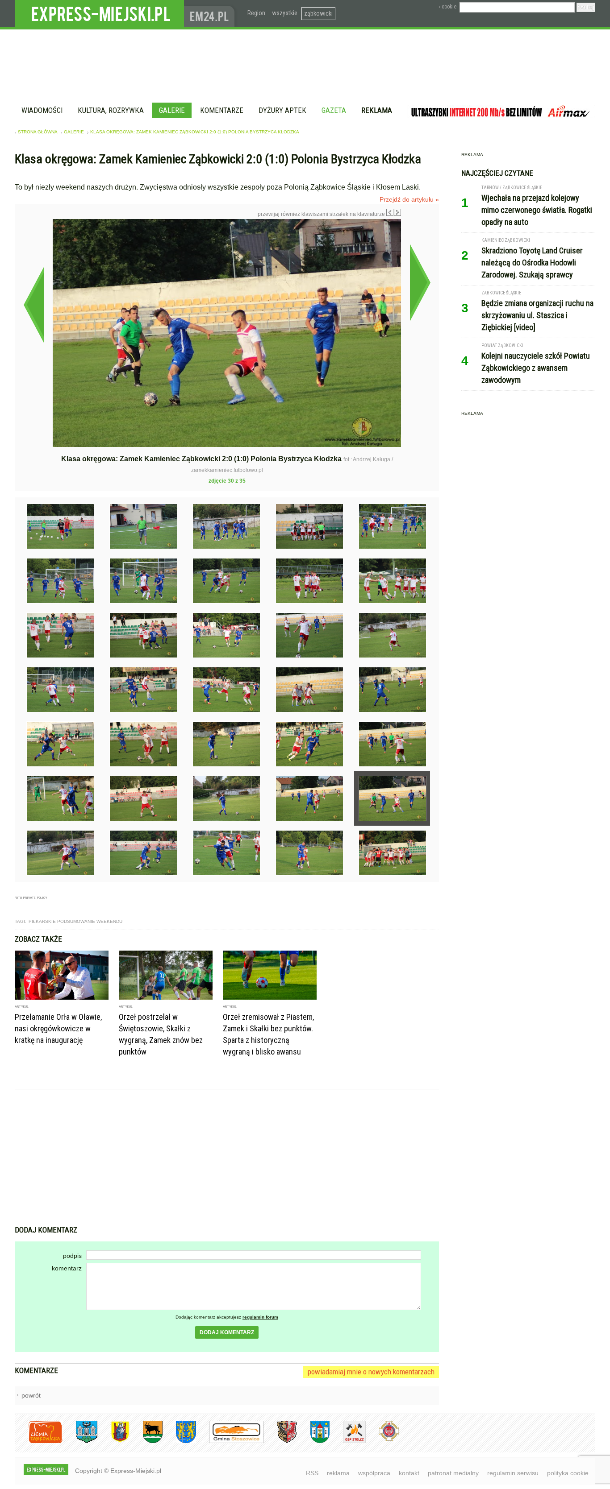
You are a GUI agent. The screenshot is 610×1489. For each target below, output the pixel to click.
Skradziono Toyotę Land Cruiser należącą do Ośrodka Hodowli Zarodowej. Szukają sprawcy (532, 262)
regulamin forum (260, 1317)
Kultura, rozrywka (111, 110)
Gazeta (334, 110)
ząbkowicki (318, 13)
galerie (74, 131)
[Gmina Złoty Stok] (280, 1441)
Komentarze (221, 110)
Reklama (376, 110)
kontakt (409, 1473)
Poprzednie (34, 304)
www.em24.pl (211, 13)
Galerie (172, 110)
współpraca (374, 1473)
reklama (338, 1473)
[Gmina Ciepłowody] (146, 1441)
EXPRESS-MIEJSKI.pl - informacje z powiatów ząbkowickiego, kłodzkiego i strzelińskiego (99, 14)
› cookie (447, 7)
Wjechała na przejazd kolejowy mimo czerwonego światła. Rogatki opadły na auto (536, 210)
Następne (420, 282)
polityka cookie (568, 1473)
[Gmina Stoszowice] (229, 1441)
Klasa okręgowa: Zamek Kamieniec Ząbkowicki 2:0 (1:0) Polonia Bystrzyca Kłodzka (194, 131)
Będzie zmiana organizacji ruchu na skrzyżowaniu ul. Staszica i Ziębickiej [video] (537, 315)
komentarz (67, 1268)
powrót (31, 1395)
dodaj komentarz (227, 1332)
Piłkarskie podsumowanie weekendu (75, 921)
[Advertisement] (227, 1158)
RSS (312, 1473)
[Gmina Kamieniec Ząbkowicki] (179, 1441)
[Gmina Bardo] (113, 1441)
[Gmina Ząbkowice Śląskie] (80, 1441)
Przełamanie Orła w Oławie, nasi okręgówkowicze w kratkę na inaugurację (58, 1028)
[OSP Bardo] (382, 1440)
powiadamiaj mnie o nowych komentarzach (371, 1371)
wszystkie (284, 13)
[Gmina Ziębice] (313, 1441)
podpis (72, 1255)
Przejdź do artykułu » (409, 199)
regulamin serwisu (513, 1473)
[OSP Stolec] (348, 1441)
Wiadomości (42, 110)
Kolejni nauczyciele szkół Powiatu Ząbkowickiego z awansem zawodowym (535, 368)
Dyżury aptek (282, 110)
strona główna (38, 131)
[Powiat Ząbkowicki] (39, 1441)
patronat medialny (453, 1473)
